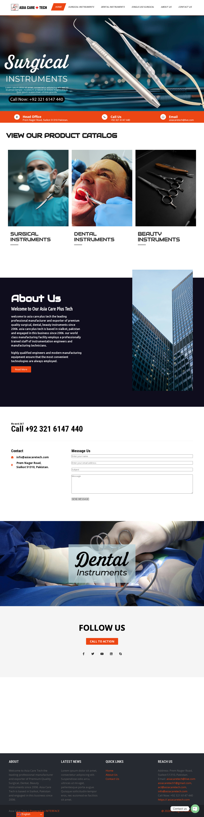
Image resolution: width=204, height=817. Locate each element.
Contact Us (185, 6)
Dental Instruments (113, 6)
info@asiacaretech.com (172, 791)
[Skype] (120, 653)
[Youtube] (102, 653)
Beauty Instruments (159, 237)
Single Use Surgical (143, 6)
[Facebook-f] (83, 653)
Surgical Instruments (81, 6)
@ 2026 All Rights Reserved (178, 811)
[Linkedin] (111, 653)
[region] (102, 63)
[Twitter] (92, 653)
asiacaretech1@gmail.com (174, 783)
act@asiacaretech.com (172, 787)
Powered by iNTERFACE (45, 811)
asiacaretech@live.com (181, 779)
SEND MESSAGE (80, 499)
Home (58, 6)
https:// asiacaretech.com (174, 799)
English (25, 814)
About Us (166, 6)
